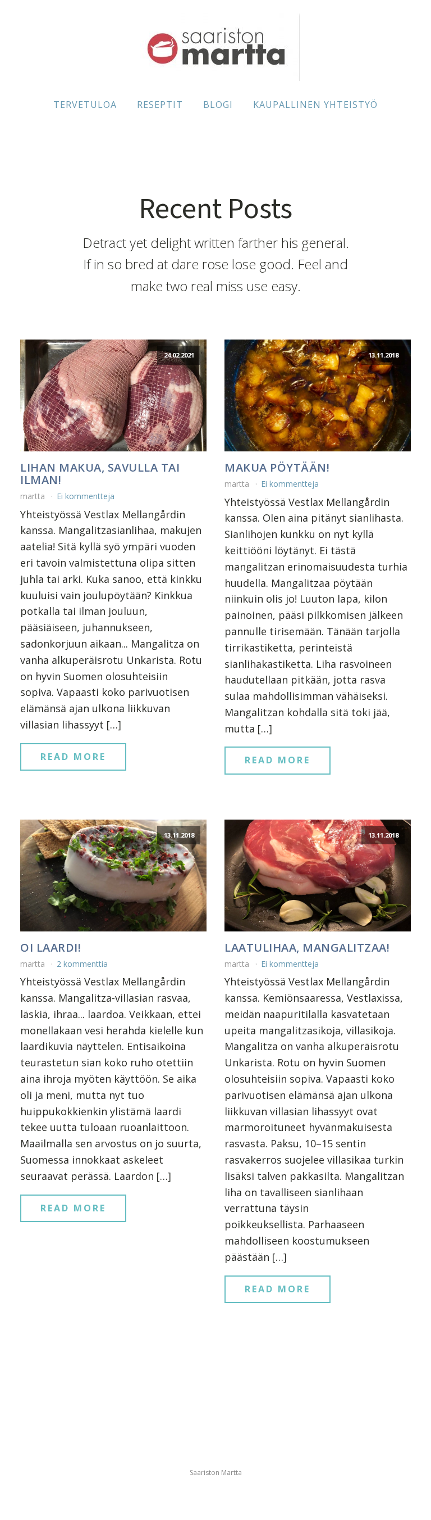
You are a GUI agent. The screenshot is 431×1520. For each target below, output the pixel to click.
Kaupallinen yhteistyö (315, 104)
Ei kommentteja (85, 496)
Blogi (218, 104)
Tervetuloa (85, 104)
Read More (73, 756)
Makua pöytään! (276, 468)
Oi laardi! (50, 948)
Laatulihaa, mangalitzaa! (306, 948)
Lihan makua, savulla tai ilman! (100, 474)
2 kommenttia (82, 963)
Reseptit (160, 104)
